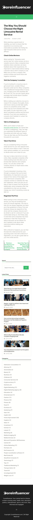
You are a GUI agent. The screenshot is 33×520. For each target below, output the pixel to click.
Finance (6, 400)
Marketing (7, 432)
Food (5, 405)
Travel (6, 470)
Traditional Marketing (10, 465)
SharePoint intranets (10, 458)
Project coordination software (13, 453)
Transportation (8, 468)
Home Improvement (10, 417)
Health (6, 415)
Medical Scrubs (8, 438)
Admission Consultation (11, 364)
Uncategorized (8, 473)
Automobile (7, 369)
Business (7, 375)
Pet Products (8, 450)
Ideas (5, 422)
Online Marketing (9, 445)
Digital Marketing (9, 387)
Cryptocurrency (9, 382)
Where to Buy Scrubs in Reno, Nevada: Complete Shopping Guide (14, 335)
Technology (7, 460)
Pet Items (7, 448)
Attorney (6, 367)
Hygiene (6, 420)
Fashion (6, 397)
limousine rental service (11, 127)
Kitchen (6, 427)
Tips (5, 463)
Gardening (7, 410)
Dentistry (7, 385)
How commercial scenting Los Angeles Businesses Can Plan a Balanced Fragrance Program (15, 320)
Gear (5, 412)
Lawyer (6, 430)
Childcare (7, 377)
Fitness (6, 402)
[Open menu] (16, 17)
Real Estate (7, 455)
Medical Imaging (9, 435)
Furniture (6, 407)
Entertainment (8, 395)
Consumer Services (10, 380)
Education (7, 392)
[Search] (26, 268)
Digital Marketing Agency (11, 390)
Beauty (6, 372)
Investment (7, 425)
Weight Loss (8, 475)
